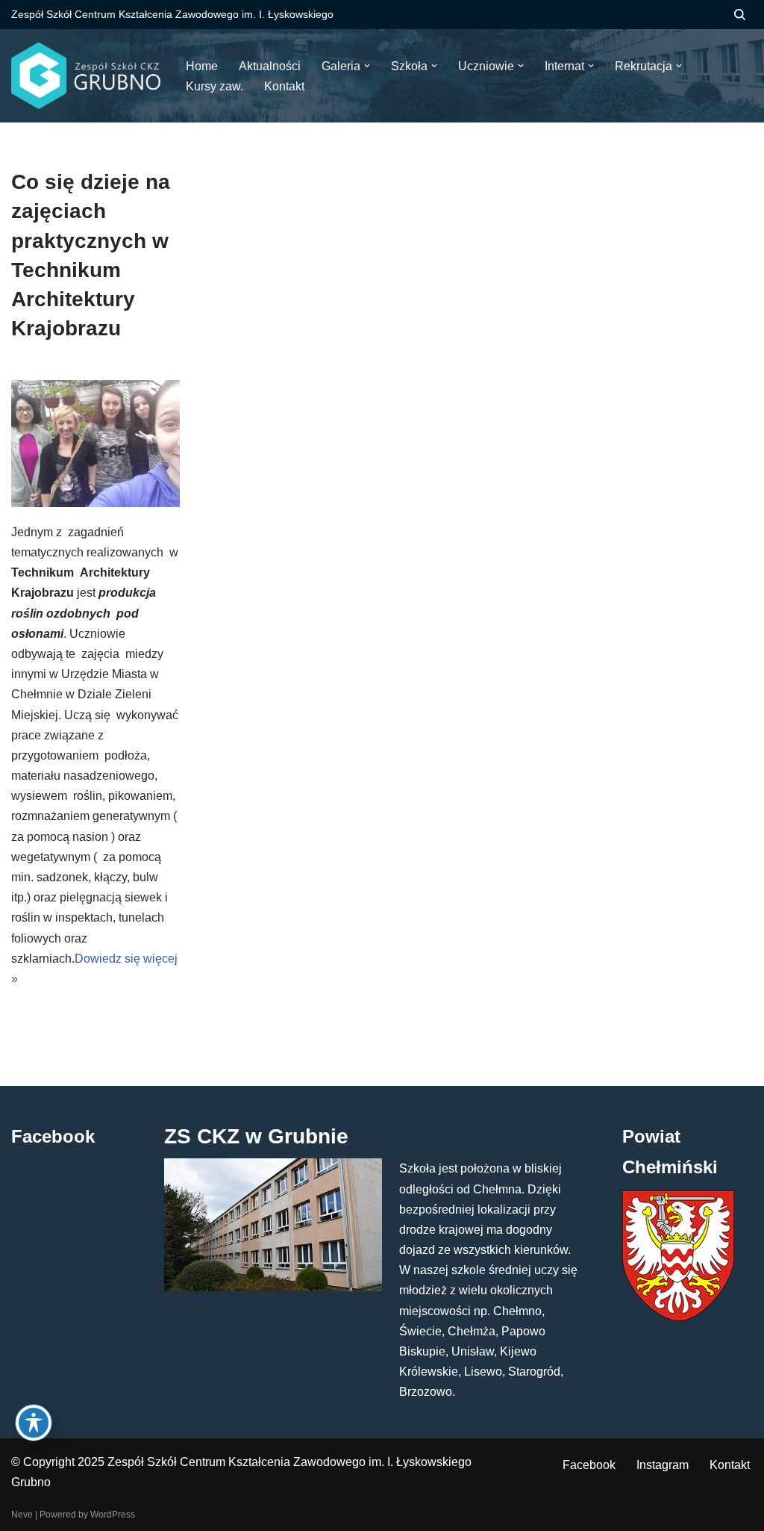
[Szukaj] (739, 14)
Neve (22, 1514)
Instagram (662, 1465)
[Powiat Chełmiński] (678, 1317)
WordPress (112, 1514)
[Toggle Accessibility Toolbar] (33, 1423)
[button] (367, 66)
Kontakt (730, 1465)
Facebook (589, 1465)
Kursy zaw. (214, 86)
